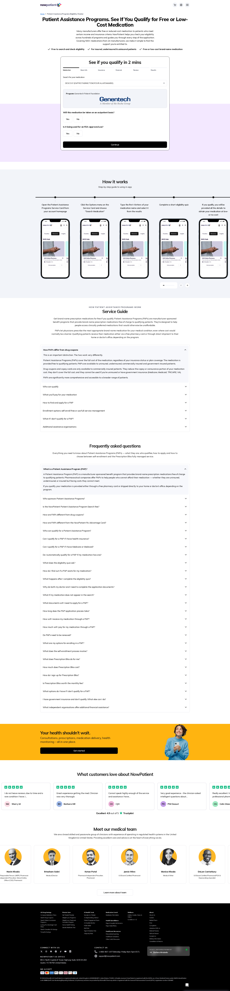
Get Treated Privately (68, 915)
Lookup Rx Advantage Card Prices (48, 926)
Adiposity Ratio (88, 933)
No (78, 119)
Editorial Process (154, 931)
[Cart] (174, 5)
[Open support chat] (187, 985)
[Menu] (187, 5)
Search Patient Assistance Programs (48, 921)
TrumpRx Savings (45, 932)
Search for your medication (73, 77)
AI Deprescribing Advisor (91, 918)
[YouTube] (65, 951)
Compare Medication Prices (48, 915)
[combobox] (113, 83)
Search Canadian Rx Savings (48, 929)
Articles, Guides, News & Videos (135, 916)
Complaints (152, 925)
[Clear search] (164, 83)
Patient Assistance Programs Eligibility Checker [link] (65, 14)
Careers (151, 918)
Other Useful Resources (113, 939)
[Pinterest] (56, 951)
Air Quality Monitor (89, 923)
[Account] (181, 5)
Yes (67, 119)
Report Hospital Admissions (114, 923)
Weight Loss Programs (69, 918)
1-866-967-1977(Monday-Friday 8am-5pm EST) (119, 952)
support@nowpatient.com (109, 956)
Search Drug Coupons (46, 918)
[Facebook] (51, 951)
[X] (41, 951)
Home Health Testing (68, 925)
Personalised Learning (112, 934)
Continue (115, 144)
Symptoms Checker (89, 915)
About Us (152, 915)
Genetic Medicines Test (68, 927)
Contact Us (152, 936)
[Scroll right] (187, 285)
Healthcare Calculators (112, 936)
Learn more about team (115, 892)
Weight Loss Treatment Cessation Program (69, 921)
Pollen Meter (87, 925)
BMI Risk (86, 928)
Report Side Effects (111, 926)
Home (42, 14)
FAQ (150, 923)
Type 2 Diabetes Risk (90, 931)
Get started (79, 750)
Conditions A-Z (132, 919)
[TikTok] (60, 951)
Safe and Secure (153, 933)
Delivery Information (155, 939)
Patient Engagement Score (91, 920)
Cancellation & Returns (156, 941)
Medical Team (153, 920)
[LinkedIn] (70, 951)
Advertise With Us (154, 928)
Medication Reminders (112, 915)
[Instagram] (46, 951)
